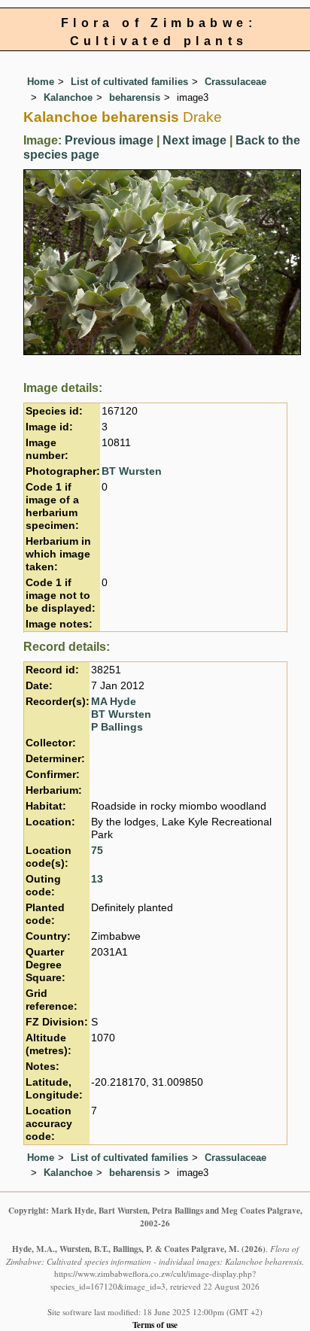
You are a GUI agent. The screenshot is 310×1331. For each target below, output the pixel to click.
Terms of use (155, 1324)
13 (97, 879)
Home (40, 81)
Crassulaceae (235, 81)
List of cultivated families (129, 81)
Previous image (109, 140)
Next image (194, 140)
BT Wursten (132, 471)
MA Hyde (113, 701)
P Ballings (117, 727)
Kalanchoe (68, 97)
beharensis (134, 97)
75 (97, 850)
